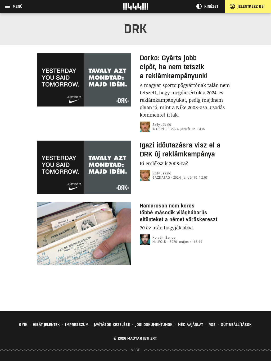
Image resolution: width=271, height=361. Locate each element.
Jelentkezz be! (251, 6)
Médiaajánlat (190, 324)
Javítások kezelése (112, 324)
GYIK (23, 324)
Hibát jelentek (46, 324)
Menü (17, 6)
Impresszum (76, 324)
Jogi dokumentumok (154, 324)
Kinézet (211, 6)
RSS (212, 324)
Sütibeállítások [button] (236, 324)
